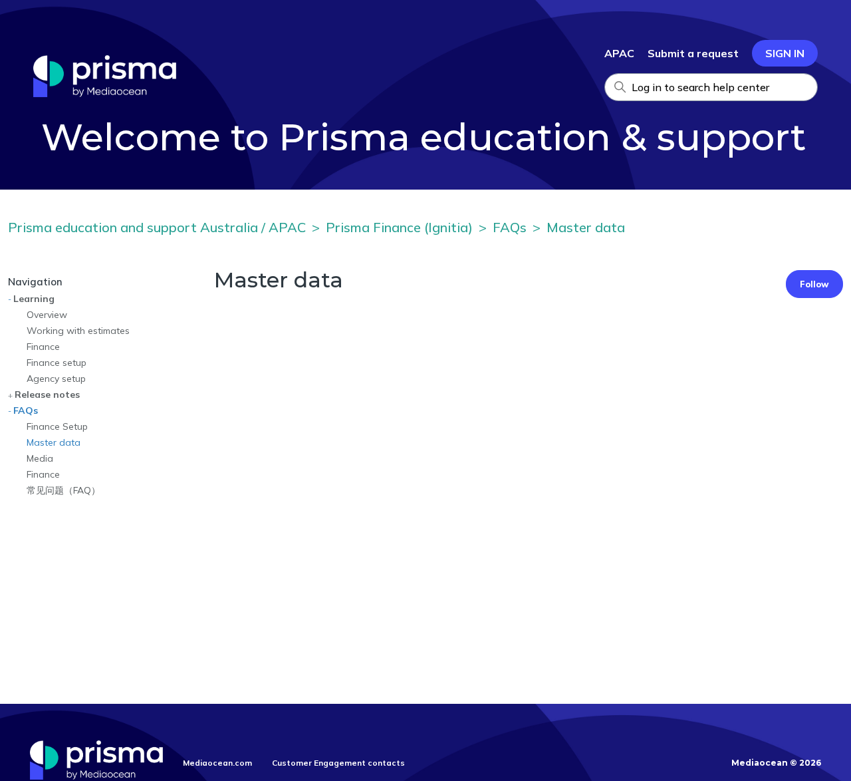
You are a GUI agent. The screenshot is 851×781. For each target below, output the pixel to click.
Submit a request (693, 53)
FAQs (510, 227)
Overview (47, 315)
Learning (34, 299)
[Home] (104, 93)
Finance (43, 347)
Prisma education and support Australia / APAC (157, 227)
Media (40, 458)
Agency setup (56, 379)
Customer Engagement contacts (338, 763)
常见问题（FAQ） (63, 490)
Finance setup (56, 363)
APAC (619, 53)
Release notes (47, 394)
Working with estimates (78, 331)
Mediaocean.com (217, 763)
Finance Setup (57, 426)
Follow (814, 284)
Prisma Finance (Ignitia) (399, 227)
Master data (586, 227)
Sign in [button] (784, 53)
